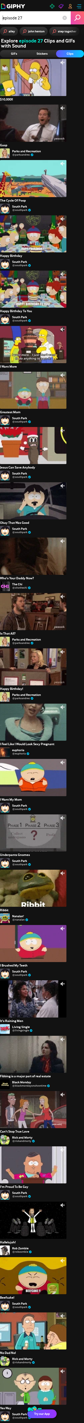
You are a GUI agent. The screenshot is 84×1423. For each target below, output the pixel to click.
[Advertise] (61, 6)
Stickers (42, 53)
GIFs (14, 53)
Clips (70, 53)
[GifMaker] (52, 6)
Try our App (42, 1414)
